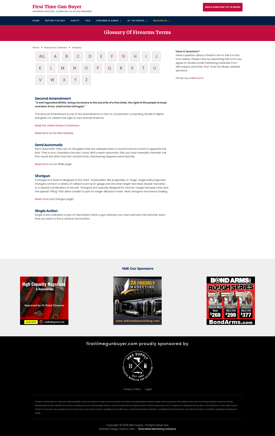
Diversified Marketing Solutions (157, 429)
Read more (42, 164)
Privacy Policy (132, 389)
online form (196, 78)
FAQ (87, 20)
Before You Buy (55, 20)
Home (35, 20)
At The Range (136, 20)
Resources (160, 20)
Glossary (76, 47)
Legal (148, 389)
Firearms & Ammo (107, 20)
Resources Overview (55, 47)
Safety (75, 20)
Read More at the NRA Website (54, 133)
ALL (42, 56)
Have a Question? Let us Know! (222, 7)
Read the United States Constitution (57, 125)
